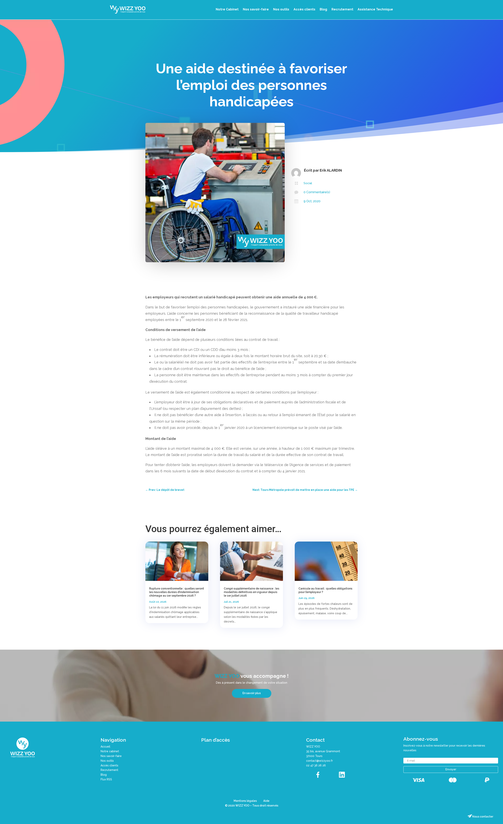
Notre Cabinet (227, 9)
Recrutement (342, 9)
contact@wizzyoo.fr (319, 760)
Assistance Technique (375, 9)
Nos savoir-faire (256, 9)
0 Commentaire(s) (317, 192)
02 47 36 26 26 (316, 765)
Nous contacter (482, 816)
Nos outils (281, 9)
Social (308, 183)
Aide (266, 800)
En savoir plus (251, 693)
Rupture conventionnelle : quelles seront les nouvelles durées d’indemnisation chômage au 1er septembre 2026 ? (176, 592)
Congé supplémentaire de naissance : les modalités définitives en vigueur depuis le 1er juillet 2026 (251, 592)
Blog (323, 9)
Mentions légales (245, 800)
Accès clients (304, 9)
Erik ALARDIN (331, 170)
